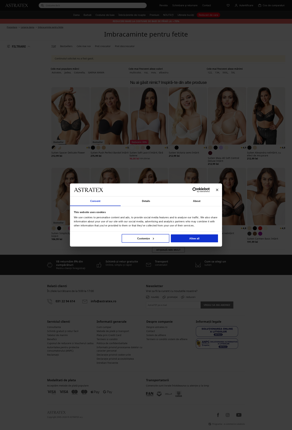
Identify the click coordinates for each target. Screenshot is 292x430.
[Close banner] (217, 190)
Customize (143, 238)
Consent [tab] (95, 201)
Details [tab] (146, 201)
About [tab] (196, 201)
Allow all (194, 238)
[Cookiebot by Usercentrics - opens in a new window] (195, 189)
